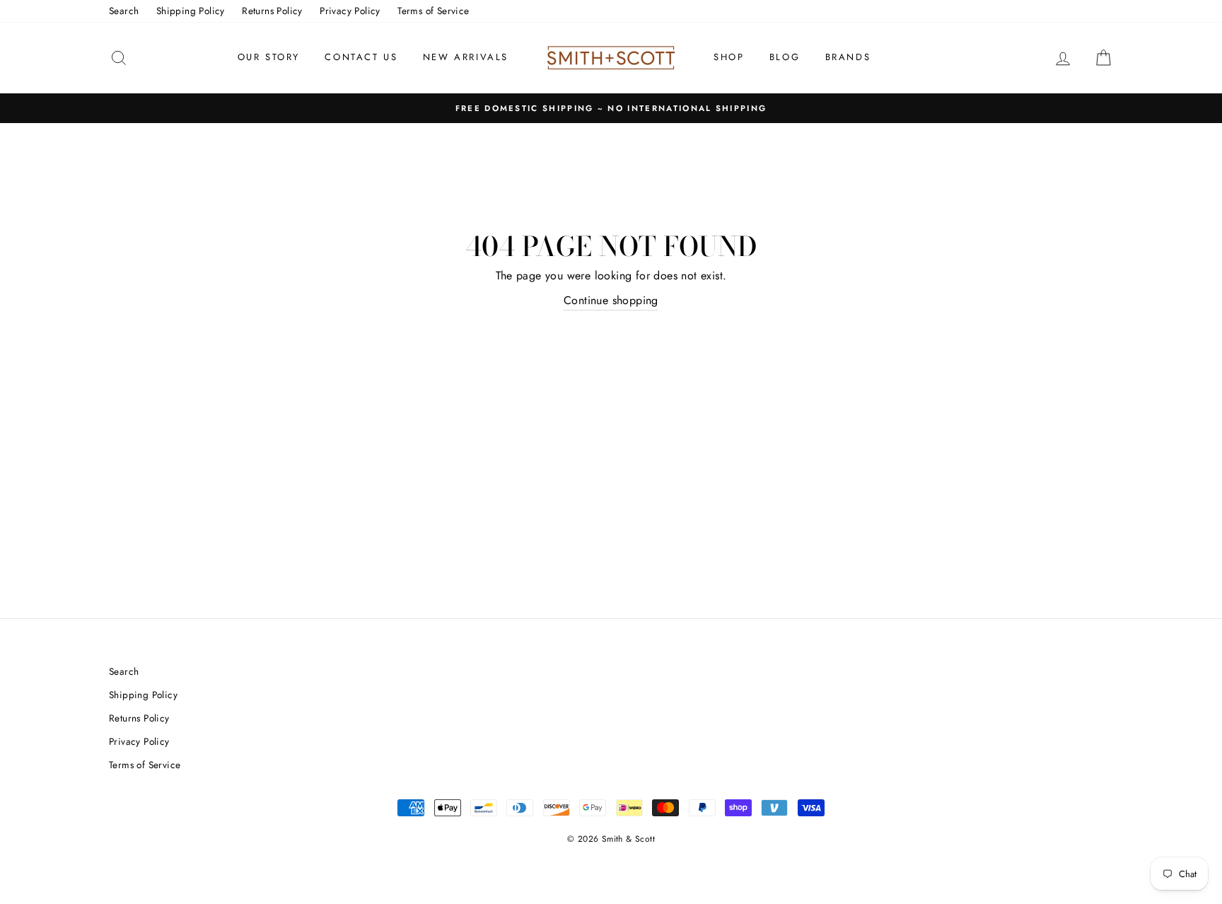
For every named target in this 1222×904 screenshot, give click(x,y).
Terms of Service (433, 11)
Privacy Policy (350, 11)
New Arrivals (465, 57)
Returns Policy (272, 11)
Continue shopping (611, 300)
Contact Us (361, 57)
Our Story (269, 57)
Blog (784, 57)
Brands (848, 57)
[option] (611, 108)
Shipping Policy (190, 11)
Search (124, 11)
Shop (729, 57)
